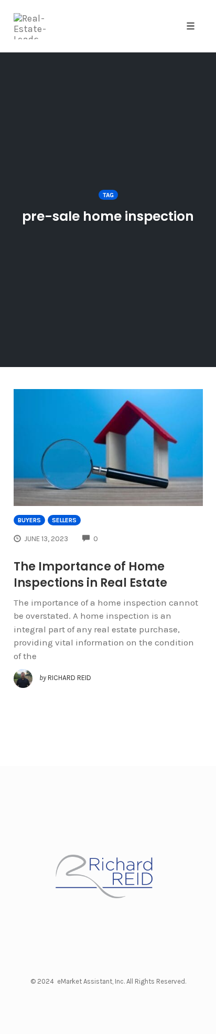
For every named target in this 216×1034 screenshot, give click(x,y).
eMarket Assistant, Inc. (91, 981)
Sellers (64, 520)
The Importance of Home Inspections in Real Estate (90, 574)
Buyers (29, 520)
